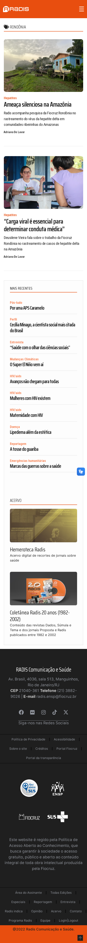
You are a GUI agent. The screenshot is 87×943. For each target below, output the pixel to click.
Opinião (36, 911)
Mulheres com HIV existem (30, 398)
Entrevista (16, 342)
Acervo (56, 911)
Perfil (13, 319)
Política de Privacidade (28, 739)
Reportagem (18, 444)
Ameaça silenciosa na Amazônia (37, 104)
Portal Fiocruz (66, 749)
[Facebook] (21, 712)
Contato (76, 911)
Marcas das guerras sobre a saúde (35, 466)
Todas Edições (61, 893)
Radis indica (14, 911)
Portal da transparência (43, 758)
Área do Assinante (28, 893)
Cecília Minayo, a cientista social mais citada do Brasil (42, 327)
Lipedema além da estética (30, 432)
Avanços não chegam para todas (34, 381)
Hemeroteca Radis (27, 549)
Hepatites (10, 98)
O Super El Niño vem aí (26, 364)
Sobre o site (18, 749)
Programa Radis (20, 920)
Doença (15, 427)
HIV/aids (15, 376)
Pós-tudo (16, 303)
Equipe (45, 920)
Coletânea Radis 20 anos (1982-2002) (40, 615)
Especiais (18, 902)
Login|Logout (68, 920)
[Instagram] (43, 712)
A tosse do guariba (24, 449)
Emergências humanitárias (28, 461)
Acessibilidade (64, 739)
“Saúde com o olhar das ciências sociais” (40, 347)
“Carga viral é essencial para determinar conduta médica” (34, 225)
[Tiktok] (55, 712)
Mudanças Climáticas (24, 359)
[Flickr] (32, 712)
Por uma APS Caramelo (27, 308)
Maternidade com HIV (26, 415)
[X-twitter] (66, 712)
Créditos (41, 749)
